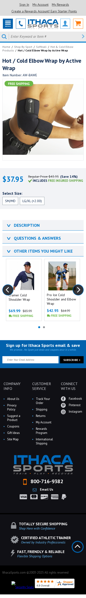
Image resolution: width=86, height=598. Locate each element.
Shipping (41, 409)
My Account (40, 4)
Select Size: (12, 193)
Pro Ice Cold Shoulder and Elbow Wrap (61, 299)
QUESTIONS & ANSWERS (33, 238)
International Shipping (44, 441)
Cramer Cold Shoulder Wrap (19, 297)
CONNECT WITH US (69, 386)
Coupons (13, 426)
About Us (13, 399)
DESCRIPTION (23, 225)
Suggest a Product (13, 418)
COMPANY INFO (12, 386)
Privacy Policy (11, 407)
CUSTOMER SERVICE (41, 386)
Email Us (46, 489)
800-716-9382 (46, 481)
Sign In (24, 4)
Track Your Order (43, 401)
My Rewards (60, 4)
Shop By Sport (23, 47)
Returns (41, 416)
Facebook (75, 399)
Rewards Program (41, 431)
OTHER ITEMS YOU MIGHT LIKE (39, 251)
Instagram (75, 412)
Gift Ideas (13, 433)
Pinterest (74, 405)
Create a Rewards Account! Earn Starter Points (44, 11)
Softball (41, 47)
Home (6, 47)
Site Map (13, 439)
